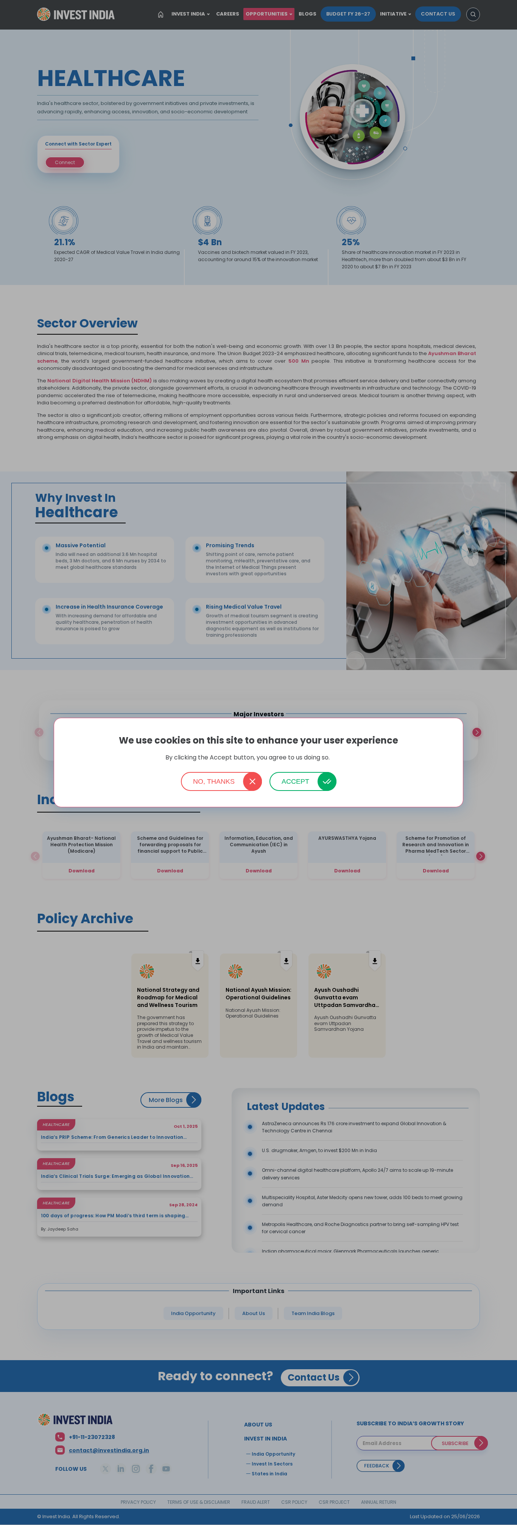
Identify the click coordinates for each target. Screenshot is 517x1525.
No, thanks (214, 781)
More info (341, 758)
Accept (295, 781)
